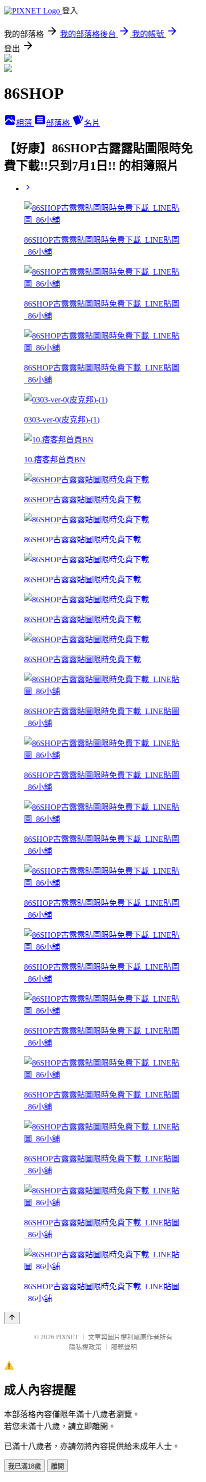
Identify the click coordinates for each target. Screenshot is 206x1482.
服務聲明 (124, 1347)
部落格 (59, 123)
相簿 (25, 123)
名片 (92, 123)
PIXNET (67, 1337)
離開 (57, 1466)
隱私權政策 (85, 1347)
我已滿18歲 (24, 1466)
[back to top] (12, 1318)
